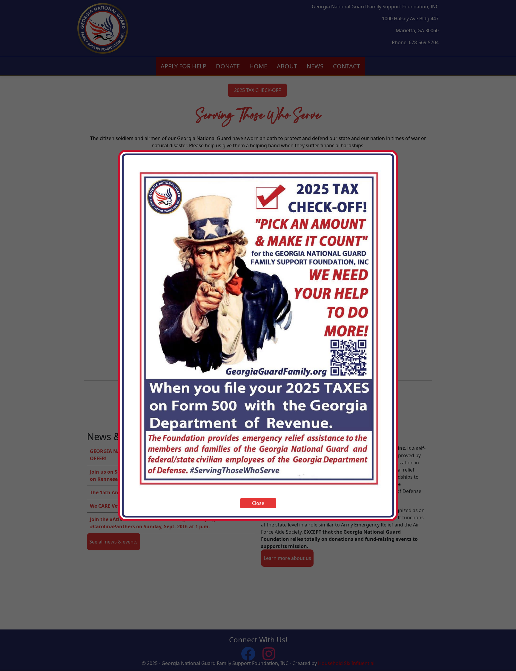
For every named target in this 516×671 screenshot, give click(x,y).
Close (258, 503)
